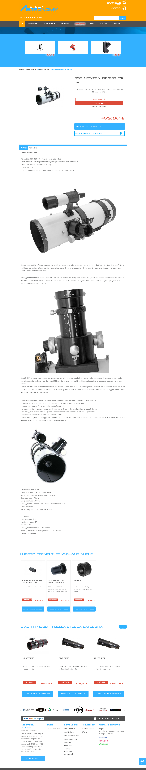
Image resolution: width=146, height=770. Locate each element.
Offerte (80, 24)
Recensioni (33, 148)
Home (21, 69)
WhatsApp (103, 744)
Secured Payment (110, 719)
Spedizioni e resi (70, 739)
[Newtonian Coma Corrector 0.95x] (58, 569)
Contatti (116, 24)
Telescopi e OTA (31, 69)
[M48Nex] (84, 569)
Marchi (64, 24)
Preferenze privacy (71, 735)
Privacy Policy (69, 728)
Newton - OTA (44, 69)
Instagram (103, 741)
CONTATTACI (32, 758)
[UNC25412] (37, 644)
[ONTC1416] (73, 644)
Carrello (114, 3)
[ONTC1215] (108, 644)
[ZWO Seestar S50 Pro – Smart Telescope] (40, 47)
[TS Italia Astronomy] (38, 8)
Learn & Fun (48, 24)
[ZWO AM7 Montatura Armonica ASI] (73, 47)
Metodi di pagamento (68, 744)
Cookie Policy (69, 732)
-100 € (50, 54)
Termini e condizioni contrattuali (68, 751)
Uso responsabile (53, 728)
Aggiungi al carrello (32, 609)
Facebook (103, 737)
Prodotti (32, 24)
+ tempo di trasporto (99, 107)
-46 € (116, 54)
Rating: (31, 17)
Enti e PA (103, 24)
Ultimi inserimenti (88, 728)
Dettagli (24, 148)
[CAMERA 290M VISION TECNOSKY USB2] (32, 569)
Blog (92, 24)
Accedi (116, 8)
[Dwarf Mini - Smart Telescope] (106, 47)
